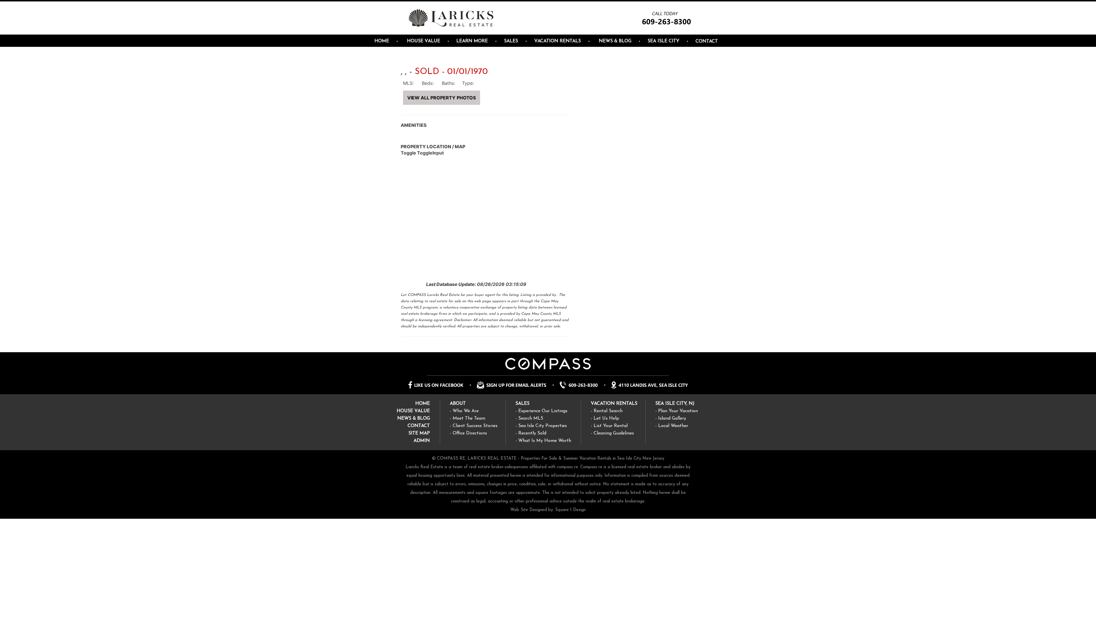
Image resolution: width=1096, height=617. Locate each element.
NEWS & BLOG (413, 418)
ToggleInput (430, 153)
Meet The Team (469, 418)
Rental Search (608, 411)
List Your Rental (611, 426)
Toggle (408, 153)
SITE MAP (419, 433)
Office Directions (470, 433)
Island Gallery (672, 418)
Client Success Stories (475, 426)
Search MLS (530, 418)
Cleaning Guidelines (614, 433)
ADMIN (422, 440)
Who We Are (466, 411)
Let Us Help (606, 418)
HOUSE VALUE (413, 411)
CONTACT (419, 426)
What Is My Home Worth (544, 440)
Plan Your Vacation (678, 411)
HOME (422, 403)
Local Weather (673, 426)
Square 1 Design (570, 510)
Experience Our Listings (542, 411)
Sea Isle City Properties (542, 426)
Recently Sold (532, 433)
